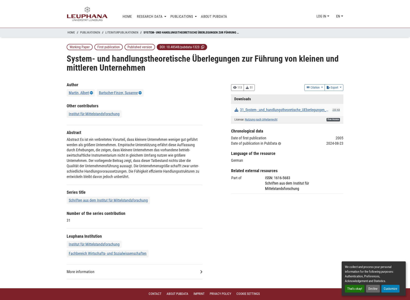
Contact (155, 294)
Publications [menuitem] (181, 16)
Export (334, 87)
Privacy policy (220, 294)
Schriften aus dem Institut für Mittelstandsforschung (108, 200)
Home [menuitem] (127, 16)
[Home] (87, 13)
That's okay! (354, 289)
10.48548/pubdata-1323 (182, 47)
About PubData (177, 294)
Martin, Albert (79, 92)
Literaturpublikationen (121, 32)
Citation (315, 87)
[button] (202, 47)
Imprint (199, 294)
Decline (373, 289)
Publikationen (90, 32)
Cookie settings (248, 294)
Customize (390, 289)
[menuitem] (151, 16)
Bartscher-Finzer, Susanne (118, 92)
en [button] (338, 16)
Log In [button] (321, 16)
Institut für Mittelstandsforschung (94, 114)
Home (71, 32)
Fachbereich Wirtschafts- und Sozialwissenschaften (107, 253)
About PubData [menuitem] (214, 16)
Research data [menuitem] (150, 16)
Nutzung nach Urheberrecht (261, 119)
